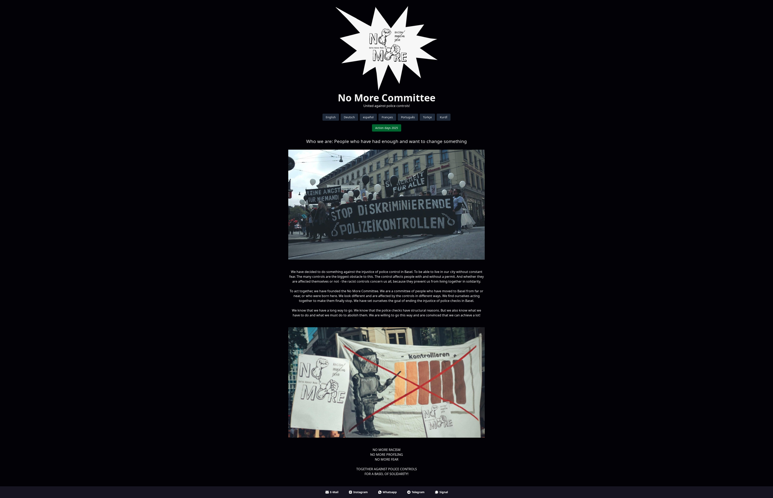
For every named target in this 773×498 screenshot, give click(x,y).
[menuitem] (330, 117)
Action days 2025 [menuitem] (386, 128)
